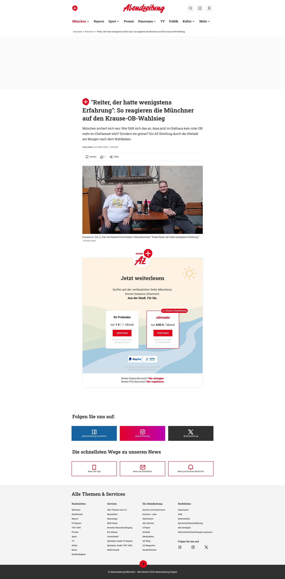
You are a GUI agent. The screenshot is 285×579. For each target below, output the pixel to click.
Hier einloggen (156, 378)
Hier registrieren (155, 381)
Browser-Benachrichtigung (119, 527)
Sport (112, 21)
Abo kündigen (184, 527)
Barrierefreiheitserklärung (190, 523)
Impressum (183, 510)
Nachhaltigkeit (79, 554)
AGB (180, 514)
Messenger (112, 519)
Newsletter (112, 514)
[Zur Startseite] (143, 12)
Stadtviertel (77, 514)
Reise (74, 550)
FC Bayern (76, 523)
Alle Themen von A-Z (117, 510)
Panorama (145, 21)
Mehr (203, 21)
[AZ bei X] (206, 547)
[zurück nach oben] (143, 565)
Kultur (187, 21)
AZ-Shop (146, 541)
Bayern (99, 21)
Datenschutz (184, 519)
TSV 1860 (76, 527)
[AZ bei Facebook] (180, 547)
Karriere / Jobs (149, 514)
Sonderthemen (149, 550)
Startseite (77, 31)
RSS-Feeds (112, 523)
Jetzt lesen (122, 333)
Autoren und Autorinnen (153, 510)
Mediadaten (148, 536)
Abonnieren (147, 519)
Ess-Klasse (112, 532)
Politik (173, 21)
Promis (129, 21)
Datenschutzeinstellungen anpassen (195, 532)
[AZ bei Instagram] (193, 547)
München (79, 21)
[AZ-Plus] (74, 8)
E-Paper (146, 527)
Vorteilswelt (113, 536)
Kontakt (146, 532)
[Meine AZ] (209, 8)
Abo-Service (148, 523)
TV (162, 21)
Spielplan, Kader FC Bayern (120, 541)
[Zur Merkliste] (199, 8)
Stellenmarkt (113, 550)
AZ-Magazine (148, 545)
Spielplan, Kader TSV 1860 (119, 545)
